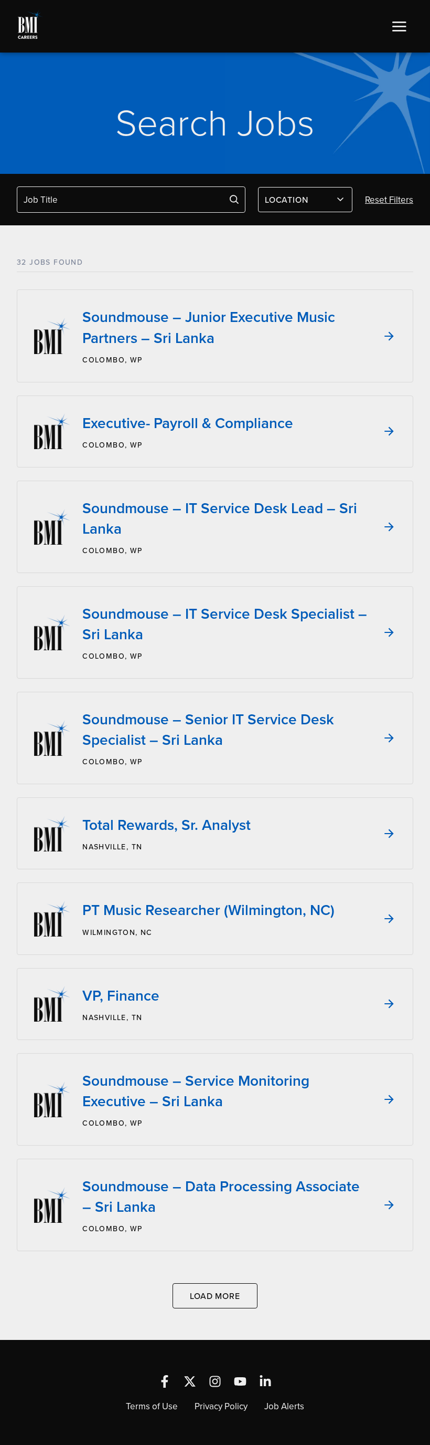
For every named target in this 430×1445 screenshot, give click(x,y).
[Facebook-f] (164, 1381)
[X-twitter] (189, 1381)
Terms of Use (152, 1406)
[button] (399, 26)
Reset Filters (389, 199)
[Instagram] (215, 1381)
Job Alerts (284, 1406)
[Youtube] (240, 1381)
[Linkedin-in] (265, 1381)
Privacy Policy (221, 1406)
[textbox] (299, 199)
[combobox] (305, 199)
